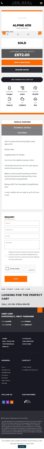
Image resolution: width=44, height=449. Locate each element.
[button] (39, 310)
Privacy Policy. (23, 418)
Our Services (28, 341)
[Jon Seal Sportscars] (22, 3)
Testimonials (8, 344)
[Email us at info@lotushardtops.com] (11, 402)
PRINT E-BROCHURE (22, 62)
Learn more (29, 444)
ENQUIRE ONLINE (22, 70)
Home (3, 289)
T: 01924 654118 (26, 367)
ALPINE (17, 289)
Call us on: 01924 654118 (15, 304)
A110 (22, 289)
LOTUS (6, 325)
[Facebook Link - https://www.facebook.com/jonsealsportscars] (3, 402)
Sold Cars (26, 344)
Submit (16, 279)
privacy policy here (16, 259)
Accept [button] (22, 446)
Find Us (5, 346)
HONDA (26, 321)
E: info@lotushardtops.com (30, 370)
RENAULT (26, 325)
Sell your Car (8, 341)
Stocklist (10, 289)
